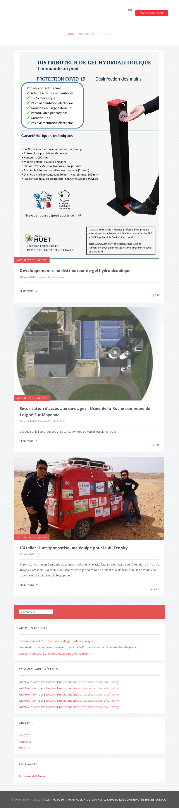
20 (157, 445)
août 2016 (25, 742)
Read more (27, 291)
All (70, 34)
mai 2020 (24, 735)
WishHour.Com (28, 682)
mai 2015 (24, 748)
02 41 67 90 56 (55, 799)
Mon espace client (152, 13)
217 (156, 588)
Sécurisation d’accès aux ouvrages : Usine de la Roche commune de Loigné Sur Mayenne (77, 647)
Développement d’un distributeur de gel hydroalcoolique (75, 270)
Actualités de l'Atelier (94, 34)
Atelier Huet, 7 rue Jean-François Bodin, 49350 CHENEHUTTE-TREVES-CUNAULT (117, 799)
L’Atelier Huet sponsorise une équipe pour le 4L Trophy (73, 547)
